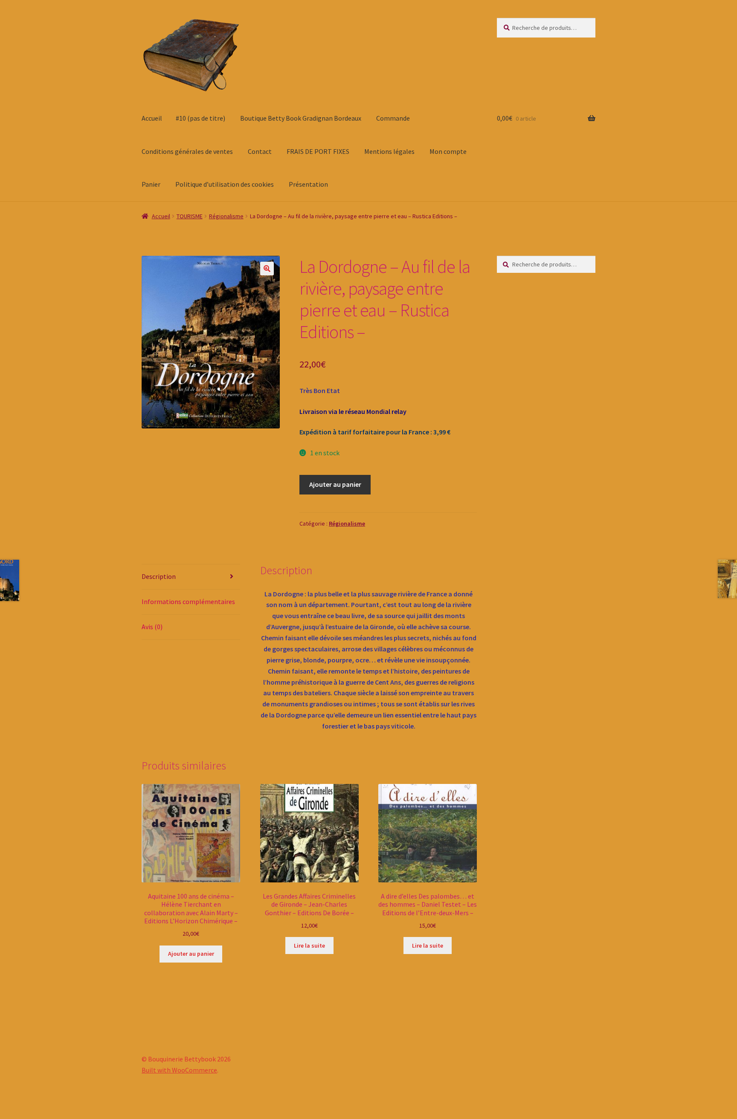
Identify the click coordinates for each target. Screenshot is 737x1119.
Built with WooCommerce (179, 1070)
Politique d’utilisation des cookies (224, 184)
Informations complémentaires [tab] (188, 601)
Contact (260, 151)
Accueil (152, 118)
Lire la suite (309, 945)
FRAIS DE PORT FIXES (318, 151)
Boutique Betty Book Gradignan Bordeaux (300, 118)
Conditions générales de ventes (187, 151)
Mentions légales (389, 151)
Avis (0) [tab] (152, 626)
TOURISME (190, 216)
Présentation (308, 184)
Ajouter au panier (335, 484)
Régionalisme (226, 216)
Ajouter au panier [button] (191, 953)
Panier (151, 184)
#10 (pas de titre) (200, 118)
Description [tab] (159, 576)
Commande (393, 118)
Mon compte (448, 151)
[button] (267, 268)
